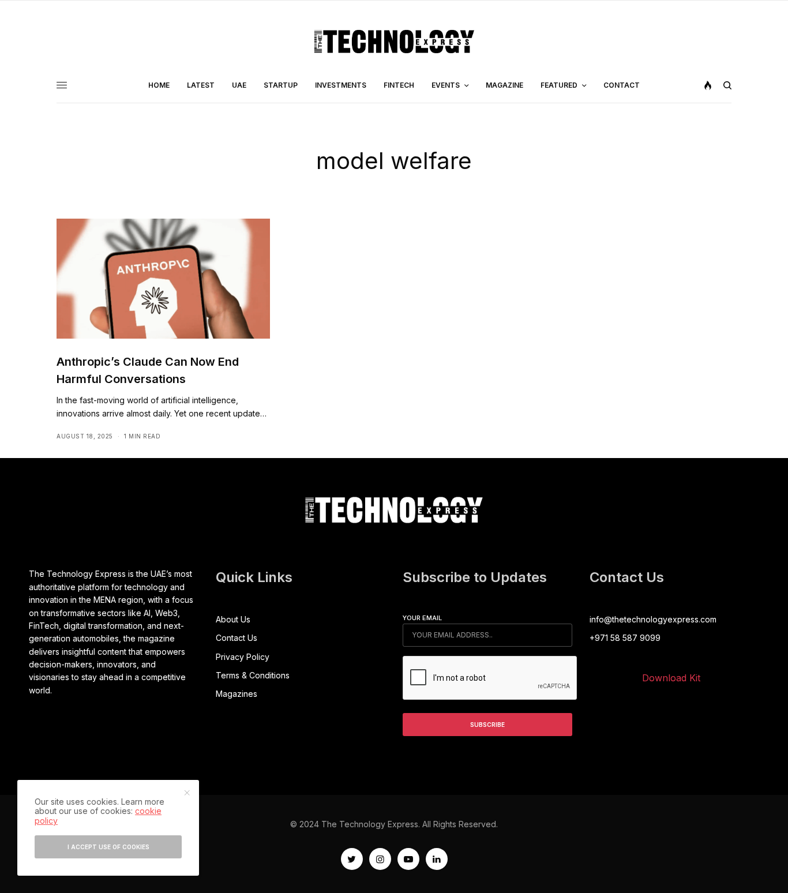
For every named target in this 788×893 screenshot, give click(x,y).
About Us (233, 619)
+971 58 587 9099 (625, 638)
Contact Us (236, 638)
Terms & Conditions (253, 675)
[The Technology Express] (394, 41)
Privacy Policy (242, 657)
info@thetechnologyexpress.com (653, 619)
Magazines (236, 694)
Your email (422, 618)
